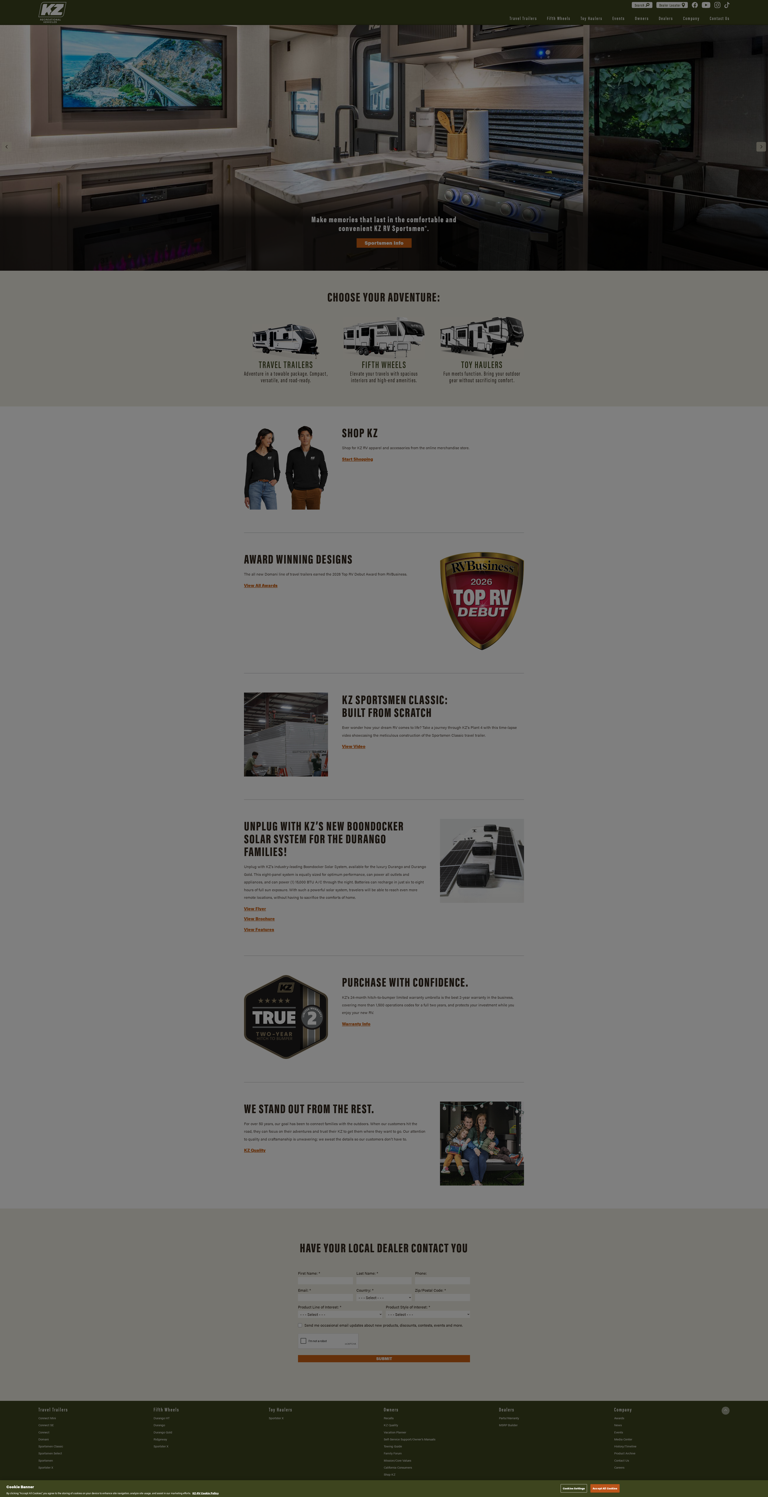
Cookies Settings (574, 1488)
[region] (384, 1488)
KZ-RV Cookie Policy (205, 1493)
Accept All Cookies (605, 1488)
